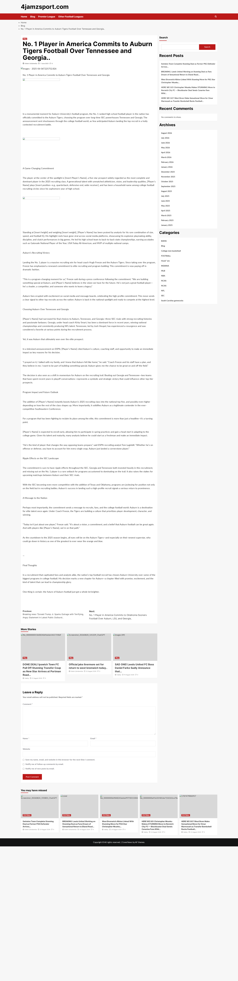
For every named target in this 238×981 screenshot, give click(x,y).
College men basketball (171, 251)
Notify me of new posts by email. (39, 769)
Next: (118, 615)
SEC (162, 296)
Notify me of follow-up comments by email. (44, 764)
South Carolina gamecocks (172, 301)
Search (163, 37)
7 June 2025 (44, 63)
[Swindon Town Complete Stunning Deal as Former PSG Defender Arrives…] (40, 806)
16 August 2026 (129, 675)
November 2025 (168, 177)
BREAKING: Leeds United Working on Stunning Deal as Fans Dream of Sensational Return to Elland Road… (186, 73)
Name (26, 739)
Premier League (46, 16)
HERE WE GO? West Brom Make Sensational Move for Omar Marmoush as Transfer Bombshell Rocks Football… (187, 99)
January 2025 (167, 225)
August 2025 (166, 191)
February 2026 (167, 162)
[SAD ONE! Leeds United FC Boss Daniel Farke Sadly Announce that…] (135, 647)
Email (93, 739)
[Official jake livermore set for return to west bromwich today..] (89, 647)
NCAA (163, 281)
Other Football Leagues (70, 16)
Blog (32, 16)
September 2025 (168, 186)
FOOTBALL (166, 256)
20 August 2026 (91, 671)
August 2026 (166, 133)
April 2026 (165, 152)
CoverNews (127, 842)
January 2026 (167, 167)
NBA (163, 276)
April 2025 (165, 211)
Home (24, 16)
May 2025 (165, 206)
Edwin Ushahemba (31, 63)
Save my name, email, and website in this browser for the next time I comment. (60, 760)
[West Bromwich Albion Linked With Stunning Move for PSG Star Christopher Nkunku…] (119, 806)
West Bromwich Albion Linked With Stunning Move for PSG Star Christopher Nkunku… (188, 81)
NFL (163, 291)
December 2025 (168, 172)
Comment (28, 704)
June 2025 (165, 201)
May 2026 (165, 148)
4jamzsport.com (45, 6)
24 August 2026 (45, 829)
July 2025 (165, 196)
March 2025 (166, 216)
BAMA (164, 241)
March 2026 (166, 157)
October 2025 (167, 182)
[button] (215, 16)
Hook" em (165, 261)
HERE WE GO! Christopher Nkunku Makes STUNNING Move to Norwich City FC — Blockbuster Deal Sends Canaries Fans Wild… (188, 90)
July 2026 (165, 138)
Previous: (53, 614)
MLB (163, 271)
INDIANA (165, 266)
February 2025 (167, 220)
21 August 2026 (37, 678)
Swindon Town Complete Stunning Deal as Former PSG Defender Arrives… (188, 65)
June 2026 (165, 143)
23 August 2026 (196, 832)
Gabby (27, 678)
